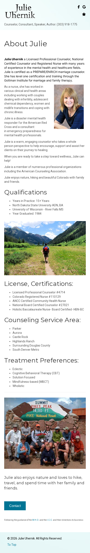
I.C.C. (50, 520)
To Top (11, 544)
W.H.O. (35, 520)
